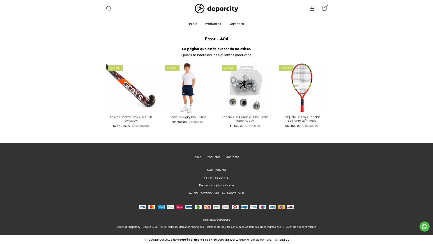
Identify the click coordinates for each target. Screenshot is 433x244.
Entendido (282, 240)
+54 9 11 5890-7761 (217, 178)
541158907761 (216, 170)
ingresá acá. (274, 227)
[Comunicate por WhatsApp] (424, 226)
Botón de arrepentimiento (301, 227)
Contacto (236, 24)
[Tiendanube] (217, 220)
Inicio (193, 24)
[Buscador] (110, 9)
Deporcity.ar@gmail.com (216, 185)
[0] (322, 9)
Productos (213, 24)
